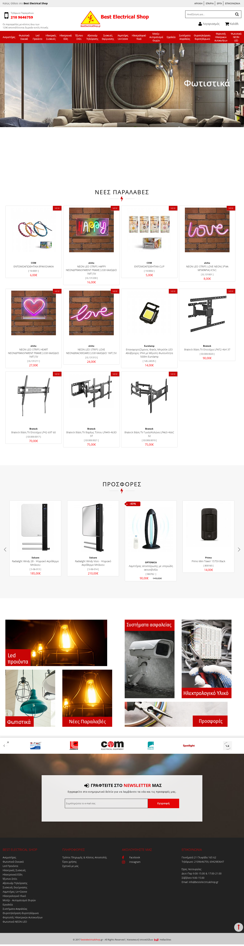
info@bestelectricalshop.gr (203, 882)
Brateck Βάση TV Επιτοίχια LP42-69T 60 (33, 432)
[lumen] (64, 746)
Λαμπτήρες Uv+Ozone (123, 37)
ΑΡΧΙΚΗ (198, 3)
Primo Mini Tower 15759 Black (208, 561)
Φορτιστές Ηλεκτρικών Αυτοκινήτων (220, 37)
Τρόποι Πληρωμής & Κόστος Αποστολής (84, 857)
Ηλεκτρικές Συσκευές (51, 37)
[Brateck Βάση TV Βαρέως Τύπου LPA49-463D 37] (91, 390)
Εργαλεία (171, 37)
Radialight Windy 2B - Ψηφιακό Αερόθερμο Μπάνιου (35, 562)
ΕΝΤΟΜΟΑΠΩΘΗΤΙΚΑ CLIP (149, 266)
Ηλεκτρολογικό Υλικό (139, 37)
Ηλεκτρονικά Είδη (65, 37)
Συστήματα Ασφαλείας (184, 37)
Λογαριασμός (211, 24)
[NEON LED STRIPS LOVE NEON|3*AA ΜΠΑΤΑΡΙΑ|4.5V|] (207, 230)
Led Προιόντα (37, 37)
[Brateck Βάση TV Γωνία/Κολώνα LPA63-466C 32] (149, 395)
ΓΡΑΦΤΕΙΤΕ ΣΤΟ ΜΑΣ (126, 785)
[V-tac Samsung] (26, 746)
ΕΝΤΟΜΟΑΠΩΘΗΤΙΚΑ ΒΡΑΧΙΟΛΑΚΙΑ (34, 266)
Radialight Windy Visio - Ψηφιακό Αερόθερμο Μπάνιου (93, 562)
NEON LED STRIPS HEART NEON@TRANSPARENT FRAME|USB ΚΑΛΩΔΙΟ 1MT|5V (33, 353)
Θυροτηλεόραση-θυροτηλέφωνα (202, 37)
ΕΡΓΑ (219, 3)
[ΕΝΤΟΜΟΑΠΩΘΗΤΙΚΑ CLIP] (149, 230)
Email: (185, 882)
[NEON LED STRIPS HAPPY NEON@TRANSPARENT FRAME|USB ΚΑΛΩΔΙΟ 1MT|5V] (91, 230)
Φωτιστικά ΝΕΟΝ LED (236, 37)
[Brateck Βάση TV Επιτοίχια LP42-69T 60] (33, 395)
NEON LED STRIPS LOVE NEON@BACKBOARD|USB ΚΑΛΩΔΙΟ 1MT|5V (91, 351)
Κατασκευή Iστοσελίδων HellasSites (149, 939)
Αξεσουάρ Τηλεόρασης (92, 37)
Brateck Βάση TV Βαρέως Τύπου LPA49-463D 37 (91, 434)
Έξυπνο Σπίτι (79, 37)
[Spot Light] (179, 746)
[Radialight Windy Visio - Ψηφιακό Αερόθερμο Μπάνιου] (93, 527)
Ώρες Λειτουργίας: (192, 869)
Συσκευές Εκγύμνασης (108, 37)
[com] (103, 746)
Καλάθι (234, 24)
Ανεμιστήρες (9, 37)
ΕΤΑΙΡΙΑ (210, 3)
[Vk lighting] (218, 746)
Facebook (134, 857)
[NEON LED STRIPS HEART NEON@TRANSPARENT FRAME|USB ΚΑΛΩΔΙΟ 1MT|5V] (33, 313)
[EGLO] (141, 746)
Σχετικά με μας (70, 866)
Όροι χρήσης (69, 861)
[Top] (238, 927)
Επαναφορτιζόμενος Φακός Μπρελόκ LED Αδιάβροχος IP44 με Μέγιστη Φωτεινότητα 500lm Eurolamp (149, 353)
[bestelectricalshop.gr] (114, 25)
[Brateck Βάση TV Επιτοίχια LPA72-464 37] (207, 313)
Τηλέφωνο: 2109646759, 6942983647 (203, 861)
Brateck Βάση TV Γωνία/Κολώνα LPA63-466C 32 (149, 434)
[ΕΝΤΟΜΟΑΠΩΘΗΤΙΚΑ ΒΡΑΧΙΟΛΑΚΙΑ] (33, 230)
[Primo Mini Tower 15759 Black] (209, 524)
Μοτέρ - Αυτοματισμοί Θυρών (156, 37)
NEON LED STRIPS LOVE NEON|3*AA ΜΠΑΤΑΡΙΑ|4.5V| (207, 268)
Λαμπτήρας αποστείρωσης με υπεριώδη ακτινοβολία (151, 567)
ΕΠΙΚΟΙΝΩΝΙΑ (232, 3)
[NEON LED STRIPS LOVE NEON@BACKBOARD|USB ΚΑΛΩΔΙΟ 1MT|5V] (91, 313)
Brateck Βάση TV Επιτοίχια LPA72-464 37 (207, 349)
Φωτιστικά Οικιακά (24, 37)
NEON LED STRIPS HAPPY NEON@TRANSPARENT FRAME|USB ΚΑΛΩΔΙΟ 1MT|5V (91, 270)
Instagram (134, 862)
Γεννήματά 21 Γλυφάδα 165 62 (199, 857)
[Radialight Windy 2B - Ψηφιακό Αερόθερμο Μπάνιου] (35, 527)
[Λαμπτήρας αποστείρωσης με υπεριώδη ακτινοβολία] (151, 529)
